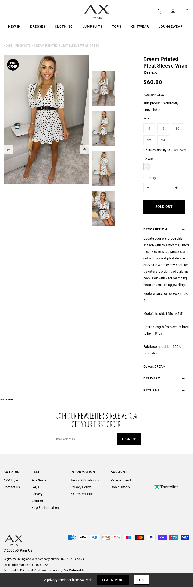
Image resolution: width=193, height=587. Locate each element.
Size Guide (179, 150)
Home (8, 45)
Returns (37, 500)
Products (23, 45)
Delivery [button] (151, 378)
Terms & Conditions (85, 480)
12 (149, 140)
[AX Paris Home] (96, 12)
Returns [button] (151, 390)
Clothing (64, 26)
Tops (116, 26)
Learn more (113, 580)
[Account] (168, 12)
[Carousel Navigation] (46, 149)
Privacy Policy (81, 487)
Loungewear (170, 26)
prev (8, 149)
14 (163, 140)
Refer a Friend (121, 480)
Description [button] (155, 229)
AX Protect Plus (82, 494)
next (84, 149)
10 (177, 128)
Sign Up (129, 439)
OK (141, 580)
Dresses (37, 26)
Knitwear (140, 26)
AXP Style (11, 480)
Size (146, 118)
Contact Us (12, 487)
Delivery (37, 494)
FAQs (35, 487)
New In (14, 26)
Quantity (149, 177)
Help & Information (45, 507)
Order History (120, 487)
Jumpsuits (92, 26)
